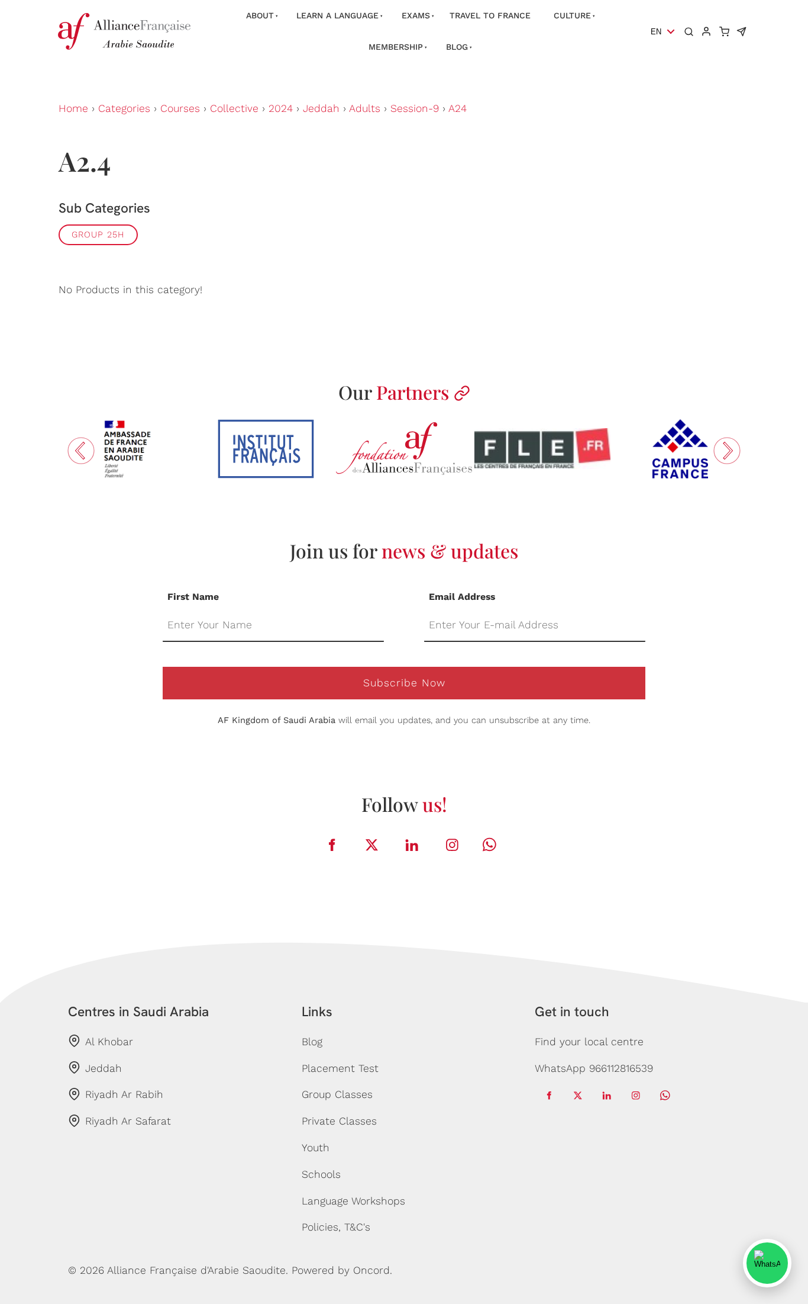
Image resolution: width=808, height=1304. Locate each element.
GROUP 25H (98, 234)
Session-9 (414, 108)
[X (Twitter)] (372, 845)
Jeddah (321, 108)
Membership (396, 47)
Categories (124, 108)
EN (656, 31)
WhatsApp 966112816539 (594, 1068)
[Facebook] (331, 845)
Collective (234, 108)
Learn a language (337, 15)
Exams (416, 15)
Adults (364, 108)
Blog (457, 47)
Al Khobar (109, 1042)
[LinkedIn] (412, 845)
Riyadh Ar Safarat (128, 1121)
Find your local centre (589, 1042)
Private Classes (339, 1121)
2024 (281, 108)
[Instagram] (452, 845)
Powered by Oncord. (342, 1270)
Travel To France (490, 15)
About (260, 15)
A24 (457, 108)
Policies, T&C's (336, 1227)
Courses (180, 108)
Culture (572, 15)
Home (73, 108)
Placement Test (340, 1068)
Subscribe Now (404, 683)
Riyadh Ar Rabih (124, 1094)
